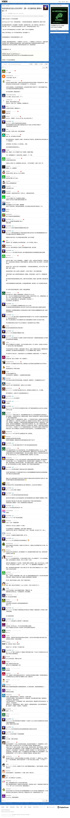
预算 (46, 64)
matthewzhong (9, 75)
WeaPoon (8, 770)
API (21, 807)
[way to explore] (4, 1)
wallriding (8, 111)
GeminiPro (8, 186)
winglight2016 (9, 556)
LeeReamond (9, 99)
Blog (18, 807)
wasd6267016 (10, 257)
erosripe (8, 668)
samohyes (8, 292)
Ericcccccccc (9, 594)
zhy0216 (8, 679)
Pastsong (8, 436)
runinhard (8, 158)
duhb (7, 764)
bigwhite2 (8, 673)
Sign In (67, 1)
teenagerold (9, 457)
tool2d (7, 588)
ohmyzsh (8, 642)
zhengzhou (8, 795)
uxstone (8, 176)
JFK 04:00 (27, 814)
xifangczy (8, 550)
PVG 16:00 (18, 814)
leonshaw (8, 383)
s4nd (7, 129)
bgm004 (8, 171)
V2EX (3, 5)
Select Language (51, 807)
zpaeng (7, 209)
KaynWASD (10, 13)
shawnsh (8, 166)
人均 (41, 64)
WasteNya (8, 378)
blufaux (8, 714)
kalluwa (8, 661)
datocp (7, 134)
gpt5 (7, 240)
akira (7, 775)
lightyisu (8, 366)
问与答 (7, 5)
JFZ (7, 70)
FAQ (25, 807)
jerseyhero (8, 630)
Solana (29, 807)
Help (7, 807)
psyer (7, 583)
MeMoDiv (8, 202)
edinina (8, 116)
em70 (7, 106)
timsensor (8, 689)
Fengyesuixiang (10, 361)
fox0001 (8, 150)
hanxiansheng (9, 543)
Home (60, 1)
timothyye (8, 684)
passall (7, 356)
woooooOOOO (9, 510)
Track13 (8, 332)
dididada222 (9, 694)
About (2, 807)
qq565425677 (9, 214)
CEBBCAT (8, 80)
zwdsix (7, 326)
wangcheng (8, 756)
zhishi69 (8, 656)
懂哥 (36, 64)
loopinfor (8, 196)
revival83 (8, 181)
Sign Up (63, 1)
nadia (7, 342)
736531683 (8, 533)
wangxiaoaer (9, 245)
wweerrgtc (8, 788)
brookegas (8, 520)
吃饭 (31, 64)
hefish (7, 371)
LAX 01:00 (23, 814)
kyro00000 (8, 709)
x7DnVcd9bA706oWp (11, 94)
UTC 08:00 (14, 814)
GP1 (7, 624)
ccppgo (8, 635)
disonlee (8, 599)
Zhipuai (57, 29)
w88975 (8, 742)
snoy (7, 737)
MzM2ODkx (8, 780)
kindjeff (8, 483)
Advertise (12, 807)
